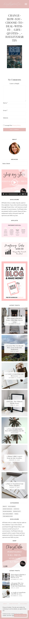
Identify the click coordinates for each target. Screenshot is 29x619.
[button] (14, 182)
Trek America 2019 (7, 516)
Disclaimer (23, 603)
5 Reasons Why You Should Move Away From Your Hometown (14, 347)
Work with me (13, 603)
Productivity (17, 511)
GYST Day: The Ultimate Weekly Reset (14, 402)
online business (7, 511)
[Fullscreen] (25, 194)
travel (16, 513)
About (5, 603)
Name (5, 103)
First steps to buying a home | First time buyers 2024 (14, 320)
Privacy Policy (16, 125)
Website (5, 118)
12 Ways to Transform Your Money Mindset (14, 484)
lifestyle (16, 508)
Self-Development (8, 513)
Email (5, 110)
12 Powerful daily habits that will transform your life (14, 430)
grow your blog (7, 508)
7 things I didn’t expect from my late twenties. (14, 457)
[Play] (3, 194)
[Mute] (23, 194)
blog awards (11, 506)
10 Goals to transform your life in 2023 (14, 375)
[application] (14, 182)
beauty (5, 506)
